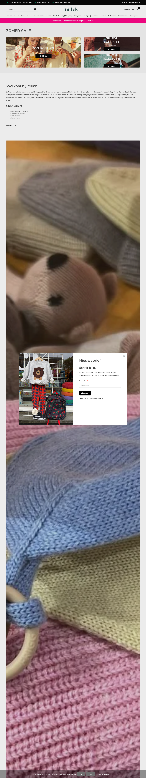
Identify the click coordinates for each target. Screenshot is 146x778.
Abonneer (85, 393)
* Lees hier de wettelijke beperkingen (91, 398)
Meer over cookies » (104, 774)
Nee (91, 774)
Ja (81, 774)
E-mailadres (83, 381)
